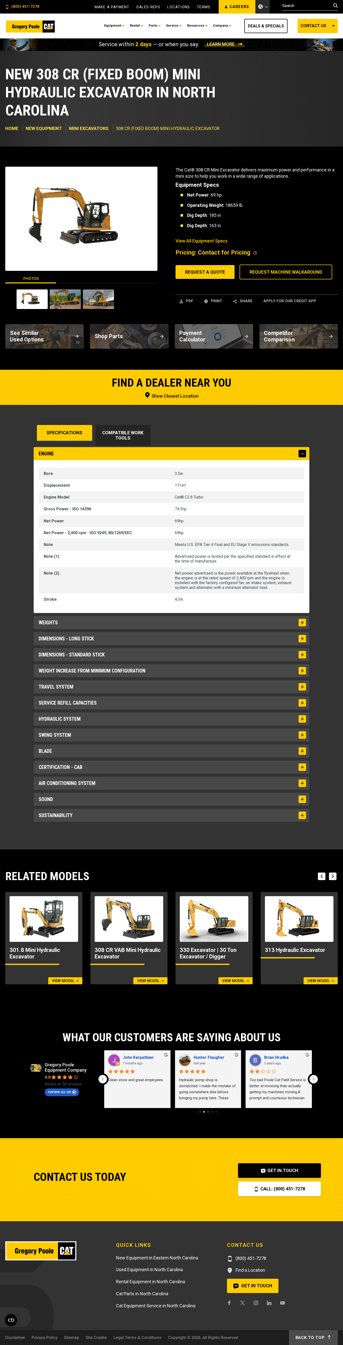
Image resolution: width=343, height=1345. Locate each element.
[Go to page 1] (204, 1112)
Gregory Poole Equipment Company (66, 1067)
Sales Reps (148, 7)
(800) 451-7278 (24, 7)
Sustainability (56, 815)
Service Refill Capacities (68, 703)
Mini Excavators (88, 128)
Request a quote (205, 272)
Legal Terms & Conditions (137, 1337)
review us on (59, 1091)
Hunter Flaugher (209, 1057)
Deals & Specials (266, 26)
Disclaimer (15, 1337)
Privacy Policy (45, 1337)
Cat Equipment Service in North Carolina (155, 1305)
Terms (203, 7)
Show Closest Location (174, 396)
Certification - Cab (60, 767)
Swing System (55, 735)
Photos (31, 278)
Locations (178, 7)
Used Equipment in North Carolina (149, 1269)
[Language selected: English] (262, 7)
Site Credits (96, 1337)
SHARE (246, 301)
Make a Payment (112, 7)
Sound (46, 799)
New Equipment (44, 128)
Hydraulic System (60, 719)
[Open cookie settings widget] (11, 1320)
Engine (46, 454)
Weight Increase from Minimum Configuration (92, 671)
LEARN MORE (221, 44)
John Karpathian (138, 1057)
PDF (189, 301)
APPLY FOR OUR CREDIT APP (289, 301)
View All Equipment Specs (201, 240)
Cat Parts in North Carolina (142, 1293)
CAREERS (239, 6)
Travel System (56, 687)
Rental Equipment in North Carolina (150, 1281)
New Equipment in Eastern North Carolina (157, 1257)
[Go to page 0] (200, 1112)
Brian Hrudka (276, 1057)
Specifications (64, 432)
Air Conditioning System (67, 783)
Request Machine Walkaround (286, 272)
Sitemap (71, 1337)
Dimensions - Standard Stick (72, 655)
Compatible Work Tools (122, 435)
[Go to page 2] (208, 1112)
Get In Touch (282, 1170)
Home (11, 128)
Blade (45, 751)
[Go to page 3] (212, 1112)
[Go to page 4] (216, 1111)
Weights (48, 623)
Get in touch (256, 1285)
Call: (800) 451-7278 (282, 1188)
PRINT (216, 301)
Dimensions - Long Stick (66, 639)
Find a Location (250, 1270)
